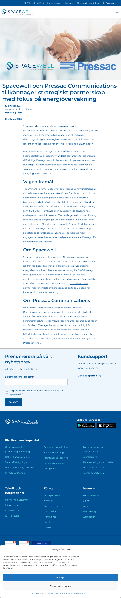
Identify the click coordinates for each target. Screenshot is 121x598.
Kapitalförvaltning (54, 452)
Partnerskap (50, 511)
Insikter (87, 506)
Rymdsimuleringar (15, 473)
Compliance (50, 468)
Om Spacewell (52, 495)
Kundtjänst (38, 3)
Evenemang (89, 511)
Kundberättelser (91, 495)
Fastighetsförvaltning (56, 447)
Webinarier (89, 516)
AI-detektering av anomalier (98, 462)
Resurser (89, 488)
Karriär (47, 522)
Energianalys (90, 456)
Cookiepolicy (38, 593)
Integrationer (12, 505)
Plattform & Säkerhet (16, 499)
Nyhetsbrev (68, 3)
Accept (60, 577)
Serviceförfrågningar (16, 462)
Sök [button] (28, 3)
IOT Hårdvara (12, 515)
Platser (48, 527)
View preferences (60, 585)
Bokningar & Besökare (17, 456)
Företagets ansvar (54, 506)
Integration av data (93, 467)
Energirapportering (93, 473)
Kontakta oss (53, 3)
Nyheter (48, 500)
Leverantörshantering (56, 463)
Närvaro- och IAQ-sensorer (19, 467)
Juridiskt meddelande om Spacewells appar (66, 593)
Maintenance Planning (56, 457)
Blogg (86, 500)
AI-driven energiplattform (77, 257)
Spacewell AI (12, 510)
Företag (50, 488)
